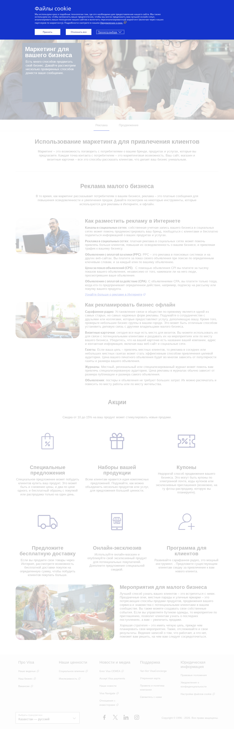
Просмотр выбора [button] (107, 32)
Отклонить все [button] (79, 32)
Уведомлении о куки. (111, 22)
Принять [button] (47, 32)
